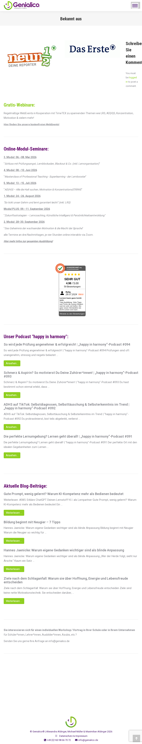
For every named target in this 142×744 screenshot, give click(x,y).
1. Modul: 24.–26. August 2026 (22, 195)
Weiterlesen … (14, 512)
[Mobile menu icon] (135, 5)
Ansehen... (12, 363)
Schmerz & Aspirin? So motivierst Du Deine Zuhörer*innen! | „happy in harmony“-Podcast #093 (71, 374)
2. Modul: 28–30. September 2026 (24, 221)
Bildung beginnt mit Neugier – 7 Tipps (32, 522)
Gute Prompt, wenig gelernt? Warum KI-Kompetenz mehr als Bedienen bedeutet (64, 494)
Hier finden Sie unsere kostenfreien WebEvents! (31, 124)
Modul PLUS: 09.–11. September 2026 (27, 208)
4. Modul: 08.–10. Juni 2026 (20, 170)
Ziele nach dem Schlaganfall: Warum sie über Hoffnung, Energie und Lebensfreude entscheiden (66, 580)
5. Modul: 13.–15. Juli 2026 (20, 183)
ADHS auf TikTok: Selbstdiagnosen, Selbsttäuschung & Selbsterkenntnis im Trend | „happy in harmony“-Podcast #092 (66, 406)
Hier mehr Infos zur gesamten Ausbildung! (28, 241)
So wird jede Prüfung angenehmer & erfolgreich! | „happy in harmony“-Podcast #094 (67, 344)
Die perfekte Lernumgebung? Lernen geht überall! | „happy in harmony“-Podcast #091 (68, 436)
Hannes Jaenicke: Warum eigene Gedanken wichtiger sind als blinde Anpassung (64, 550)
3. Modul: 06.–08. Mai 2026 (20, 157)
